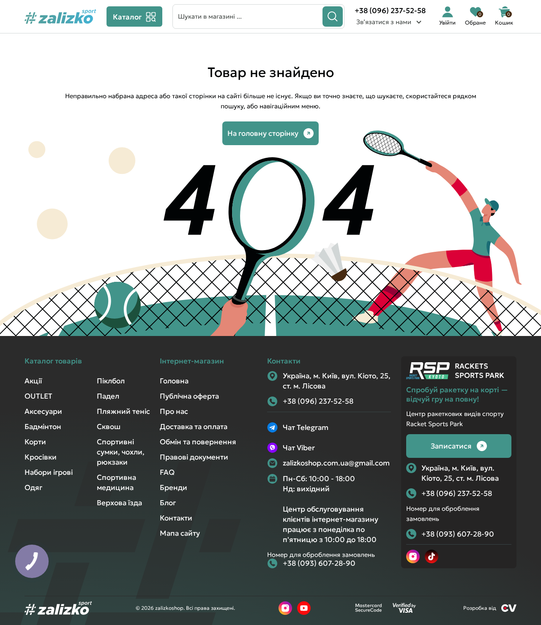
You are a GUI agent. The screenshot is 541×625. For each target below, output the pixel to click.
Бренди (173, 487)
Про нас (174, 411)
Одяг (33, 487)
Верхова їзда (119, 502)
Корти (35, 441)
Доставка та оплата (193, 426)
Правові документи (194, 457)
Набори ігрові (49, 472)
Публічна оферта (189, 396)
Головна (174, 380)
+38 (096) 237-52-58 (390, 10)
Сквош (108, 426)
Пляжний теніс (123, 411)
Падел (108, 396)
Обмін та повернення (198, 441)
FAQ (167, 472)
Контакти (176, 518)
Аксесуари (43, 411)
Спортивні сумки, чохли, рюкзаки (121, 452)
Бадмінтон (43, 426)
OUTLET (38, 396)
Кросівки (41, 457)
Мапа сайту (180, 533)
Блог (168, 502)
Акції (33, 380)
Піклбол (111, 380)
